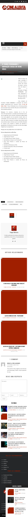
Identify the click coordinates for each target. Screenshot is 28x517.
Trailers (14, 287)
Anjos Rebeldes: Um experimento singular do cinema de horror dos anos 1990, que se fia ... (16, 443)
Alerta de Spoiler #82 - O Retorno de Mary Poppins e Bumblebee (14, 347)
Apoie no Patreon (7, 480)
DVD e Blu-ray (5, 71)
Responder (9, 366)
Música (14, 409)
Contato (5, 477)
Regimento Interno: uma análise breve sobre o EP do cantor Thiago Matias (17, 407)
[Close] (7, 486)
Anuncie (5, 478)
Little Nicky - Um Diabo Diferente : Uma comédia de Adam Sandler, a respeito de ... (16, 434)
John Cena (4, 204)
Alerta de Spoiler (7, 350)
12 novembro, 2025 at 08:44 (12, 365)
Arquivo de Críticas (7, 475)
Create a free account (13, 363)
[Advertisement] (14, 26)
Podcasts (20, 350)
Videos (5, 469)
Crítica (16, 493)
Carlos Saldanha (19, 201)
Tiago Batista (10, 72)
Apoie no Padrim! (7, 482)
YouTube (5, 509)
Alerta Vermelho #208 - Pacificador (14, 316)
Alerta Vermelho (7, 317)
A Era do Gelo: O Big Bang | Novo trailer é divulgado (14, 284)
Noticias (15, 71)
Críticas (5, 465)
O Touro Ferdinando (13, 204)
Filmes (10, 71)
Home (4, 459)
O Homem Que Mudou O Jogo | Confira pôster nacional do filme (20, 509)
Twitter (5, 507)
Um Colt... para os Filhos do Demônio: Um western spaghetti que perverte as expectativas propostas (17, 425)
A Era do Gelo (10, 201)
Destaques (13, 317)
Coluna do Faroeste (12, 428)
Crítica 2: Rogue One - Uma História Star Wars (20, 499)
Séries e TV (6, 467)
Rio (21, 204)
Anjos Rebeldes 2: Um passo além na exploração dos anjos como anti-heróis (17, 415)
